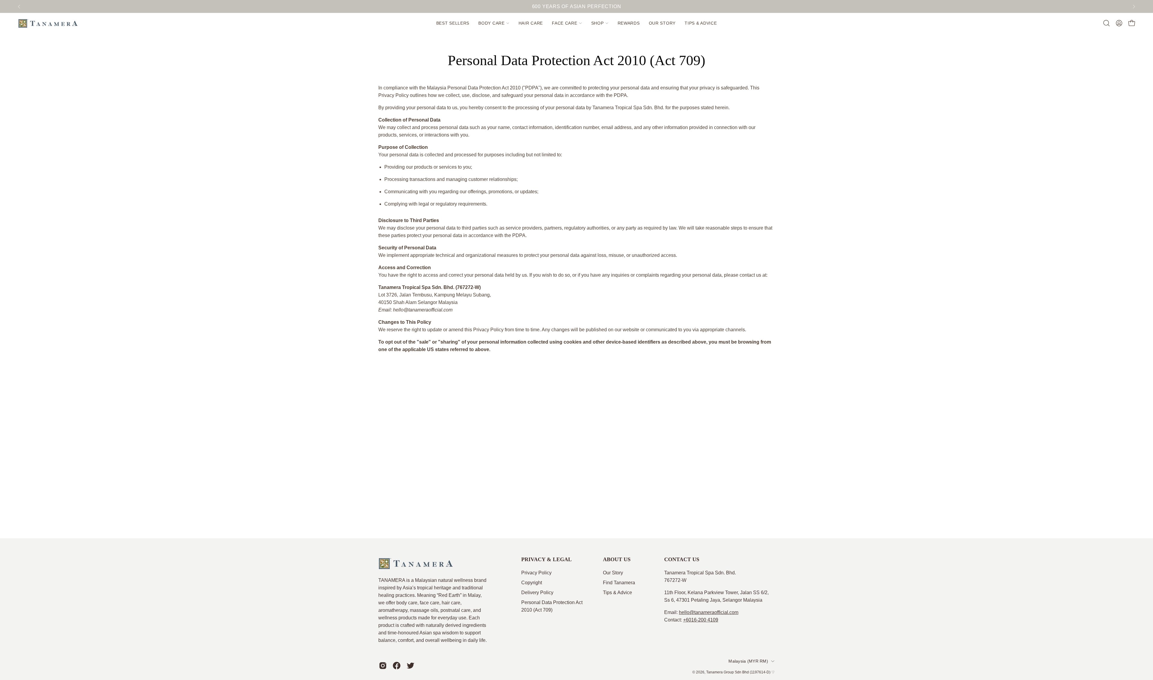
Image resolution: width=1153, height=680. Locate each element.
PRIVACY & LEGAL (546, 559)
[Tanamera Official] (48, 23)
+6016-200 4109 (700, 619)
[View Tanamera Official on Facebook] (396, 665)
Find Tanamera (619, 582)
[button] (494, 23)
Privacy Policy (536, 572)
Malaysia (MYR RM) (748, 661)
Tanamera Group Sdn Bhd (727, 672)
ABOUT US (617, 559)
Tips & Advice (617, 592)
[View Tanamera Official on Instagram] (382, 665)
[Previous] (19, 6)
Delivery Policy (537, 592)
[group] (576, 6)
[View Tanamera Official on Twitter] (410, 665)
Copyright (531, 582)
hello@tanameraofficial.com (708, 612)
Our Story (613, 572)
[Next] (1133, 6)
